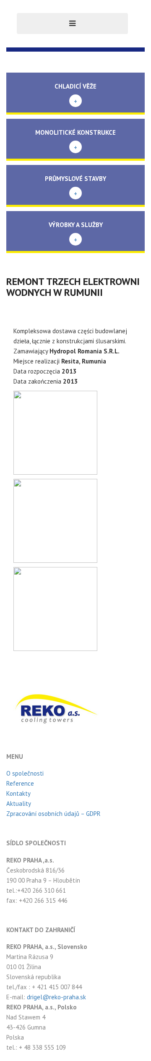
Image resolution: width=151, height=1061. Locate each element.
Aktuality (18, 804)
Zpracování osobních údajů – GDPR (53, 814)
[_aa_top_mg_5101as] (55, 432)
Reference (20, 783)
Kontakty (18, 793)
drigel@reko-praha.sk (56, 997)
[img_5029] (55, 520)
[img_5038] (55, 608)
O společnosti (25, 773)
